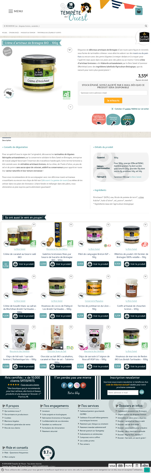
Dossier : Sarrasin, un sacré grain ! (132, 438)
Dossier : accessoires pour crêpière (132, 428)
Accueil (4, 32)
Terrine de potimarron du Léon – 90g (94, 307)
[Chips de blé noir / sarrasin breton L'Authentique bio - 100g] (20, 337)
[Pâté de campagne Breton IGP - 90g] (94, 235)
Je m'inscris (113, 100)
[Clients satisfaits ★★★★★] (128, 125)
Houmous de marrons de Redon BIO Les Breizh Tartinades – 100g (131, 358)
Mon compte (9, 457)
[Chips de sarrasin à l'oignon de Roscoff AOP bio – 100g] (94, 337)
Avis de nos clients (12, 428)
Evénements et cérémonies (91, 434)
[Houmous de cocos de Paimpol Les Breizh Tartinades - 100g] (57, 287)
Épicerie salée (14, 32)
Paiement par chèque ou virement (94, 424)
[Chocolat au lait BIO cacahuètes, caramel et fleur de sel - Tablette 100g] (57, 337)
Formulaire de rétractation (53, 428)
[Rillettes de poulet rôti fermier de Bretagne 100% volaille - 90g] (131, 235)
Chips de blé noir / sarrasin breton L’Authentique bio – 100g (19, 358)
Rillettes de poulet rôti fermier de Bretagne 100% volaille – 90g (131, 255)
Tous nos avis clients (30, 384)
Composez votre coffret (90, 437)
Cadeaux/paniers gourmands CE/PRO (92, 412)
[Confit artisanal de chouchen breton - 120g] (131, 287)
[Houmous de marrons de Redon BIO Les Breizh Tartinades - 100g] (131, 337)
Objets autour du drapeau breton (132, 414)
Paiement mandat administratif (93, 427)
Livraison (46, 411)
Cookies (7, 418)
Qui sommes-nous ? (12, 411)
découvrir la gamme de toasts (55, 180)
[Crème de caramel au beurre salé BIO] (20, 235)
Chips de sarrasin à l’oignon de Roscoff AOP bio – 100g (94, 358)
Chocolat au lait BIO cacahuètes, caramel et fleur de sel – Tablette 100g (57, 359)
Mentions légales (11, 421)
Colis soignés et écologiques (54, 414)
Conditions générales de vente (17, 424)
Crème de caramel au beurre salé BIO (19, 255)
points (128, 109)
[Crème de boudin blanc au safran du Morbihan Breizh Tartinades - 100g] (20, 287)
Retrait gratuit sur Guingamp (92, 430)
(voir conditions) (99, 119)
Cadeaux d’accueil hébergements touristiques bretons (94, 419)
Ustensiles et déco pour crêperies (132, 418)
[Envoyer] (146, 26)
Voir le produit (26, 263)
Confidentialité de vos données (55, 421)
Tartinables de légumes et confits (49, 32)
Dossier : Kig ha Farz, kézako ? (130, 434)
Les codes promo (87, 440)
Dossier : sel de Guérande (128, 424)
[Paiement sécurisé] (113, 125)
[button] (15, 11)
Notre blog (74, 393)
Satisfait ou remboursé (51, 424)
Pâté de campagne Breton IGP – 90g (94, 255)
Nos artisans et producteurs (16, 414)
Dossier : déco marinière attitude (131, 431)
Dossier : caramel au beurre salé (131, 421)
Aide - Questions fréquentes (16, 452)
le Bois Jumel (135, 177)
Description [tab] (6, 140)
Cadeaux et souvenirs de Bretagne (132, 411)
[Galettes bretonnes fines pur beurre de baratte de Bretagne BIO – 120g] (57, 235)
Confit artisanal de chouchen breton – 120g (131, 307)
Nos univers (85, 444)
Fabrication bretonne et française (56, 418)
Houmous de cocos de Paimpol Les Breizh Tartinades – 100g (56, 307)
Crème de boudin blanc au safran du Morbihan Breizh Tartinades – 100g (19, 308)
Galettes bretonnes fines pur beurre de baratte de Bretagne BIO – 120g (56, 257)
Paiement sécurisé (49, 431)
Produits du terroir (28, 32)
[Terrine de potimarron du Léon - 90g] (94, 287)
